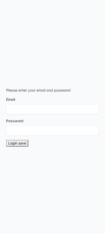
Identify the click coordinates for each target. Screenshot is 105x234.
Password (14, 121)
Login (17, 143)
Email (10, 99)
